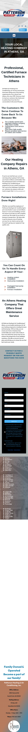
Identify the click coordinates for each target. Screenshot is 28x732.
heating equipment (19, 191)
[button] (14, 35)
